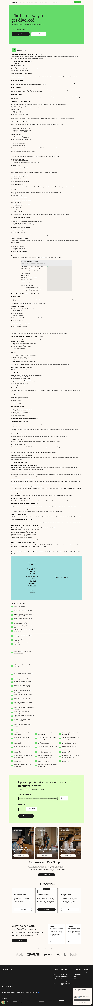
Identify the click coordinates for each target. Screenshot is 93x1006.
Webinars (76, 978)
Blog (75, 976)
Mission (54, 974)
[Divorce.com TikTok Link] (12, 987)
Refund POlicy (20, 992)
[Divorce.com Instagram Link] (8, 987)
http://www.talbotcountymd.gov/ (31, 279)
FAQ (75, 972)
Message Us (85, 972)
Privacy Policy (79, 997)
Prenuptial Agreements (66, 981)
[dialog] (82, 996)
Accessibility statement (8, 992)
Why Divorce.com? (56, 976)
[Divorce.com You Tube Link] (10, 987)
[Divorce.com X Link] (4, 987)
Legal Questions (77, 974)
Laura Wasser (55, 978)
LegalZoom (55, 981)
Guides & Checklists (78, 981)
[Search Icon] (66, 2)
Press (54, 983)
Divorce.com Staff (21, 50)
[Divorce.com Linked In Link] (2, 987)
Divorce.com (25, 1000)
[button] (82, 1002)
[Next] (79, 934)
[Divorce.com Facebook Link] (6, 987)
